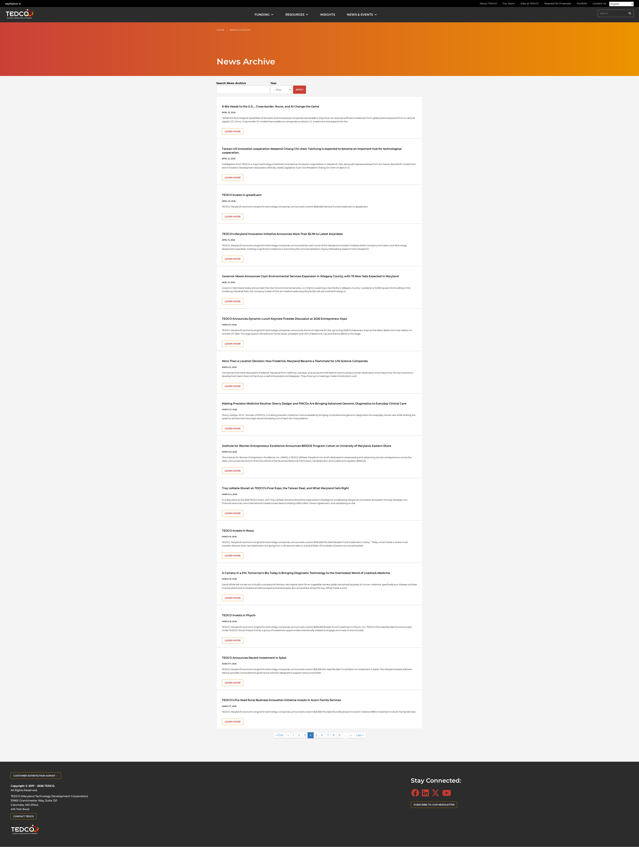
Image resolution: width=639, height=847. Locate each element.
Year (273, 83)
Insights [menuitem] (327, 14)
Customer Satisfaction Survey (34, 775)
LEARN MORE (233, 131)
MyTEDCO (11, 3)
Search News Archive (231, 83)
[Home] (19, 14)
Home (220, 29)
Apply (299, 89)
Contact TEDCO (23, 816)
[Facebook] (416, 793)
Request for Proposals (557, 3)
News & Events (240, 29)
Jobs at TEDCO (529, 3)
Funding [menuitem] (262, 14)
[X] (436, 793)
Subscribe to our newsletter (434, 804)
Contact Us (599, 3)
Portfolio (582, 3)
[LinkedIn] (426, 793)
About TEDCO (488, 3)
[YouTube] (447, 793)
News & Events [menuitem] (360, 14)
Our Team (509, 3)
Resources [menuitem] (294, 14)
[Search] (630, 13)
